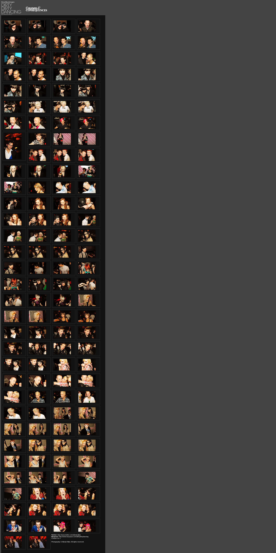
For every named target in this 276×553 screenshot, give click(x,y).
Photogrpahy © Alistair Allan (60, 542)
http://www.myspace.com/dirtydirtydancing (73, 536)
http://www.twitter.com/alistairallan (69, 535)
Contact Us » (56, 538)
